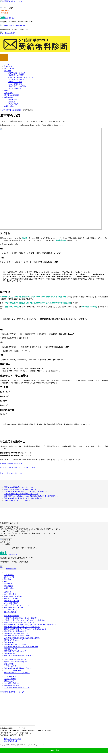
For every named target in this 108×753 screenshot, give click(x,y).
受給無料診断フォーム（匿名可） (17, 673)
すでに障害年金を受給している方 (17, 688)
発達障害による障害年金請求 (15, 631)
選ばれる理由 (9, 68)
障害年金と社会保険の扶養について (17, 633)
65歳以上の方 (9, 681)
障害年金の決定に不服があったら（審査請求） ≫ (23, 498)
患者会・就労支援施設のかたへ (16, 662)
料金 (6, 91)
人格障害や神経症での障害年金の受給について (22, 638)
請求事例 (7, 71)
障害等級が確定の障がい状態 (15, 651)
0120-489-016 (10, 18)
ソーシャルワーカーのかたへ (15, 659)
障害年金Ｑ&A (9, 653)
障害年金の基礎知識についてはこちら (18, 487)
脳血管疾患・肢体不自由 (17, 86)
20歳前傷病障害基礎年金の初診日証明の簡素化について (25, 629)
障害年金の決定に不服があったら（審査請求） (22, 627)
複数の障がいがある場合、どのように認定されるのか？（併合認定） (30, 624)
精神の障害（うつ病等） (17, 73)
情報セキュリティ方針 (12, 739)
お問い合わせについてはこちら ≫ (17, 500)
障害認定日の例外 (11, 649)
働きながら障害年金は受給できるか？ (18, 655)
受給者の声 (8, 93)
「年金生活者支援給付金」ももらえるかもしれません (24, 620)
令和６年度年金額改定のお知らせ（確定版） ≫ (22, 489)
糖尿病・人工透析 (15, 82)
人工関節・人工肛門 (16, 79)
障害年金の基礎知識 (11, 95)
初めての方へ (9, 66)
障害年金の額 (9, 642)
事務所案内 (8, 586)
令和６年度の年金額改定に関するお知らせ (20, 622)
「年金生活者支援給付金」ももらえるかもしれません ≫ (25, 491)
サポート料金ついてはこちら (11, 473)
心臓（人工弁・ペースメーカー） (21, 77)
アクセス (11, 102)
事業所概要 (12, 99)
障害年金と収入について (13, 640)
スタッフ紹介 (13, 104)
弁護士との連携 (10, 666)
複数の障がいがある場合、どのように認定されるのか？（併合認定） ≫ (31, 496)
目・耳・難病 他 (14, 88)
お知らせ (7, 592)
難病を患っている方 (11, 685)
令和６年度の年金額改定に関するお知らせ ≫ (21, 494)
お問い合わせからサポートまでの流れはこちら (17, 467)
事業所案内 (8, 97)
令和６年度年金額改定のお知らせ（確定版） (21, 618)
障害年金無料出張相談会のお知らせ (17, 668)
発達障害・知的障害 (16, 75)
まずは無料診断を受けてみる (11, 463)
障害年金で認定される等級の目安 (17, 636)
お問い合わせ (9, 106)
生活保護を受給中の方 (12, 683)
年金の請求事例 (10, 594)
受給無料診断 (9, 33)
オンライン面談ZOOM (12, 670)
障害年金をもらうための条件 (15, 644)
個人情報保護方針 (11, 741)
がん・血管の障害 (15, 84)
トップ (6, 64)
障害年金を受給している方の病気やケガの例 (21, 647)
